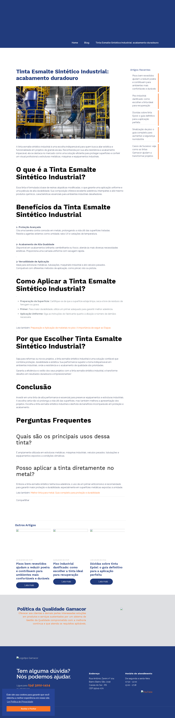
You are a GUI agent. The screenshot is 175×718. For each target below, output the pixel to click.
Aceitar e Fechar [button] (28, 709)
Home (75, 42)
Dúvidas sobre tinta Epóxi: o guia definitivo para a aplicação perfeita (143, 117)
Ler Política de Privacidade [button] (20, 702)
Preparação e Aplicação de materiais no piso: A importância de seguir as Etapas (71, 327)
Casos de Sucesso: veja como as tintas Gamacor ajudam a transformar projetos (144, 151)
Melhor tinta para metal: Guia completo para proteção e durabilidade (65, 492)
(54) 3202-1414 (39, 685)
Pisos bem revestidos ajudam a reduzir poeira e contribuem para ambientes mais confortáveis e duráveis (33, 571)
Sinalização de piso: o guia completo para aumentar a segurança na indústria (143, 134)
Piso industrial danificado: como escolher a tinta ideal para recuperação (142, 100)
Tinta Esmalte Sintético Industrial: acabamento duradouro (127, 42)
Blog (86, 42)
